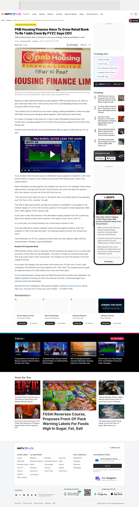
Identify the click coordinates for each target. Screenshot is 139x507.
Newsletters (77, 458)
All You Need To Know (25, 316)
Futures (20, 471)
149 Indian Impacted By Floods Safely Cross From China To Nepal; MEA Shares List (110, 423)
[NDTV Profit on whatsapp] (35, 495)
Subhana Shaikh (25, 41)
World (32, 464)
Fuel (21, 289)
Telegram (76, 461)
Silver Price (48, 471)
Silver (34, 289)
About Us (18, 503)
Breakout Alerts (23, 464)
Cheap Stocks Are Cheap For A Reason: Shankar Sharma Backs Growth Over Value (27, 361)
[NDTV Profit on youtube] (31, 495)
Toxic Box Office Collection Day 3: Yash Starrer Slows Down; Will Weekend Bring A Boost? (27, 399)
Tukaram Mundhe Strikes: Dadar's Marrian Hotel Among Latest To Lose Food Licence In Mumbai (111, 399)
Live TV (27, 14)
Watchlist (20, 461)
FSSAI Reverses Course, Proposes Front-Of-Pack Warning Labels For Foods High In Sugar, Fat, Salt (66, 421)
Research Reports (71, 14)
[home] (13, 12)
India (60, 461)
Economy (59, 14)
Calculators (34, 475)
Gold (25, 289)
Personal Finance (92, 14)
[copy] (90, 45)
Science (47, 468)
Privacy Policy (38, 503)
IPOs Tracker (22, 477)
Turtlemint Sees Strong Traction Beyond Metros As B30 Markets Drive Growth (55, 361)
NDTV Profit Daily (51, 316)
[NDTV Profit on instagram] (24, 495)
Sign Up (107, 466)
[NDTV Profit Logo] (25, 448)
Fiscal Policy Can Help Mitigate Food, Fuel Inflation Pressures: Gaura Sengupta (110, 361)
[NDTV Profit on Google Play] (100, 494)
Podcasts (76, 464)
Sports (61, 464)
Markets (42, 14)
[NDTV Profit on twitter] (20, 495)
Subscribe (22, 323)
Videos (61, 468)
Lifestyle (33, 468)
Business (50, 14)
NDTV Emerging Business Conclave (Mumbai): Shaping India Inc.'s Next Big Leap (82, 361)
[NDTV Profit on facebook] (16, 495)
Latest (34, 14)
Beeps (82, 14)
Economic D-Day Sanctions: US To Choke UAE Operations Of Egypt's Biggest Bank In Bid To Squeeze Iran (27, 424)
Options (20, 474)
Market (49, 286)
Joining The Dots (107, 316)
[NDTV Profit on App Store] (116, 494)
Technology (48, 464)
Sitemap (48, 503)
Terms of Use (27, 503)
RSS (54, 503)
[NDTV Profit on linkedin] (27, 495)
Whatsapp (77, 468)
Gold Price (34, 471)
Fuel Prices (63, 471)
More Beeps (108, 261)
